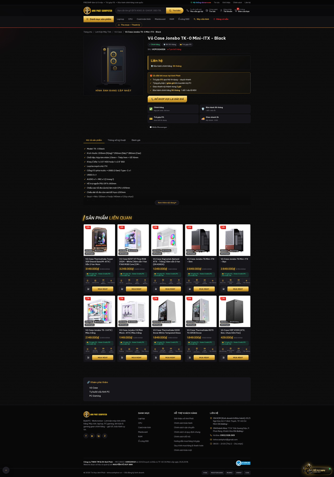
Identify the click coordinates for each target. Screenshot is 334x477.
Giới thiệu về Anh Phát (184, 418)
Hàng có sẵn (222, 19)
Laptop (120, 19)
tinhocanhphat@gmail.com (225, 439)
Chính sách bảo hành (183, 423)
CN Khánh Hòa (220, 428)
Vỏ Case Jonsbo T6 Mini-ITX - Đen (200, 260)
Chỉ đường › (222, 424)
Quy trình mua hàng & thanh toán (188, 445)
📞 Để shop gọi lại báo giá (167, 99)
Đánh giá (136, 140)
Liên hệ (247, 2)
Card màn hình (144, 19)
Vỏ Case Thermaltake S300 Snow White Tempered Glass (167, 331)
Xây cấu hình (203, 19)
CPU (130, 19)
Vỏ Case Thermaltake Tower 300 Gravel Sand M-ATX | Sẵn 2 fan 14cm (99, 262)
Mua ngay (103, 289)
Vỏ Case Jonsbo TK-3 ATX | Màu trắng (98, 331)
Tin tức (217, 2)
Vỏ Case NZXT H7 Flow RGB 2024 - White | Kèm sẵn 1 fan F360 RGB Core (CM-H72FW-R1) (133, 262)
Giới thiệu (226, 2)
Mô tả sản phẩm (94, 140)
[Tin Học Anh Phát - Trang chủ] (98, 10)
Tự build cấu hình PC (99, 391)
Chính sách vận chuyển (184, 427)
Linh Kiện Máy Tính (103, 32)
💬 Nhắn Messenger (158, 127)
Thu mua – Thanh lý (130, 25)
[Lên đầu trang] (6, 470)
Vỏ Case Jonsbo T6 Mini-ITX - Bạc (234, 260)
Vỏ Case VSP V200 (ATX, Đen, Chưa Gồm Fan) (233, 331)
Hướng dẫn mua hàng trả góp (187, 441)
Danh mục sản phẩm (100, 19)
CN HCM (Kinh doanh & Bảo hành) (229, 418)
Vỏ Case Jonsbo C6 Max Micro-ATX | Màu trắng (131, 331)
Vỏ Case (118, 32)
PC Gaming (95, 396)
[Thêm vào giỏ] (88, 289)
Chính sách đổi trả (182, 436)
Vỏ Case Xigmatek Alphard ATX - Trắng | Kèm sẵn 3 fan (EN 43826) (166, 262)
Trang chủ (88, 32)
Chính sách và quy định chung (187, 432)
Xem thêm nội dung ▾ (167, 202)
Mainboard (160, 19)
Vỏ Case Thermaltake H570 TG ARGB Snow (200, 331)
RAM (172, 19)
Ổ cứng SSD (183, 19)
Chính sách (237, 2)
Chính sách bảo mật (183, 450)
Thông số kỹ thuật (117, 140)
